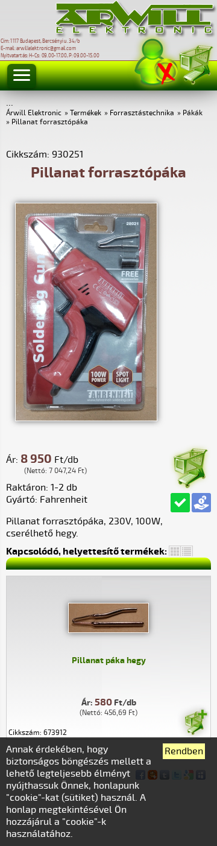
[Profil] (156, 62)
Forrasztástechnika (142, 113)
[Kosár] (195, 63)
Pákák (193, 113)
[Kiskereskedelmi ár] (201, 502)
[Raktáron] (195, 724)
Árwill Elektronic (33, 113)
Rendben (184, 751)
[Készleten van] (180, 502)
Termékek (85, 113)
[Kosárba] (190, 466)
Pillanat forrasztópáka (49, 122)
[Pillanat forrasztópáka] (86, 418)
